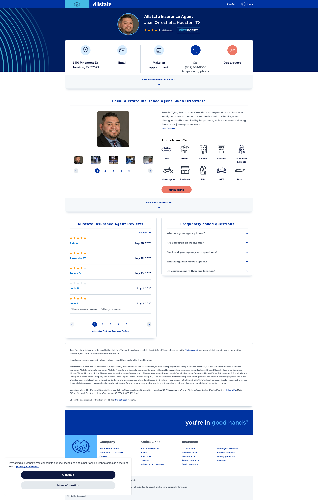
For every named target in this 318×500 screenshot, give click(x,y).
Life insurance (188, 456)
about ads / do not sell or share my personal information (160, 487)
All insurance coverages (152, 464)
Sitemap (145, 460)
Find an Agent (191, 350)
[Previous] (76, 170)
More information (68, 485)
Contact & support (150, 448)
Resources (146, 456)
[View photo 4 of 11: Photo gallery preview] (130, 160)
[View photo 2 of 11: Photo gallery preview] (96, 160)
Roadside (221, 460)
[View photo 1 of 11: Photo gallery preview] (78, 160)
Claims (144, 452)
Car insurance (188, 448)
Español (231, 4)
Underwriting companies (111, 452)
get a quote (176, 189)
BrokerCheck (120, 400)
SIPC (234, 390)
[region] (68, 476)
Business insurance (226, 452)
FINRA (228, 390)
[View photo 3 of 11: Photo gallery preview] (113, 160)
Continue (68, 474)
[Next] (150, 170)
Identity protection (226, 456)
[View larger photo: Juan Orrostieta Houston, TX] (113, 129)
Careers (103, 456)
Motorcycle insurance (227, 448)
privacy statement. (27, 466)
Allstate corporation (109, 448)
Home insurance (189, 452)
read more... (169, 128)
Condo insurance (190, 464)
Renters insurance (190, 460)
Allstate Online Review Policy (110, 331)
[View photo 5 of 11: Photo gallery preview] (148, 160)
